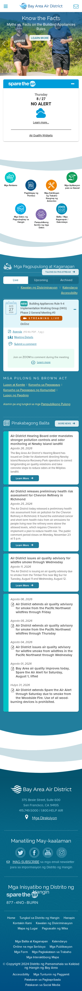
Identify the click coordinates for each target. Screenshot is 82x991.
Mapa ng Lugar (28, 928)
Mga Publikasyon (61, 946)
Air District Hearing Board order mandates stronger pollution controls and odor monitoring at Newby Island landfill (41, 440)
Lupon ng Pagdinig (16, 395)
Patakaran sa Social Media (42, 985)
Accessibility (69, 293)
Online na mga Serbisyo (29, 946)
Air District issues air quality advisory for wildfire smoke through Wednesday (40, 560)
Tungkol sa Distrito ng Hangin (39, 918)
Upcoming (41, 280)
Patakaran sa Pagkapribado (42, 979)
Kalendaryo (70, 287)
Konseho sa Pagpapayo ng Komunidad (29, 390)
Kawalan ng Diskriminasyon (39, 287)
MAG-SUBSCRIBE (26, 862)
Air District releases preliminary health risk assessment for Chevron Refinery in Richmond (41, 495)
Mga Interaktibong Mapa (42, 957)
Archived (66, 280)
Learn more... (41, 122)
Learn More (40, 38)
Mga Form (21, 952)
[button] (4, 44)
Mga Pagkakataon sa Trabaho (51, 952)
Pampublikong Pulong (55, 404)
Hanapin (69, 918)
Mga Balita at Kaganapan (31, 941)
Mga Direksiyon (44, 818)
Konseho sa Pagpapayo (44, 384)
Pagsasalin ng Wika (55, 928)
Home (11, 918)
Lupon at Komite (14, 384)
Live (15, 280)
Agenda (17, 331)
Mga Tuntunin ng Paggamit (51, 974)
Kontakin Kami (22, 923)
